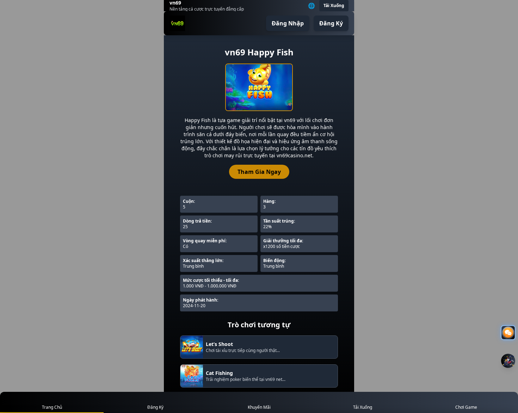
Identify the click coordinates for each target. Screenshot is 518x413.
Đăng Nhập (288, 23)
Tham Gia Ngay (259, 172)
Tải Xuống (333, 5)
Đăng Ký (331, 23)
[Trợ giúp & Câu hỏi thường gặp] (508, 333)
